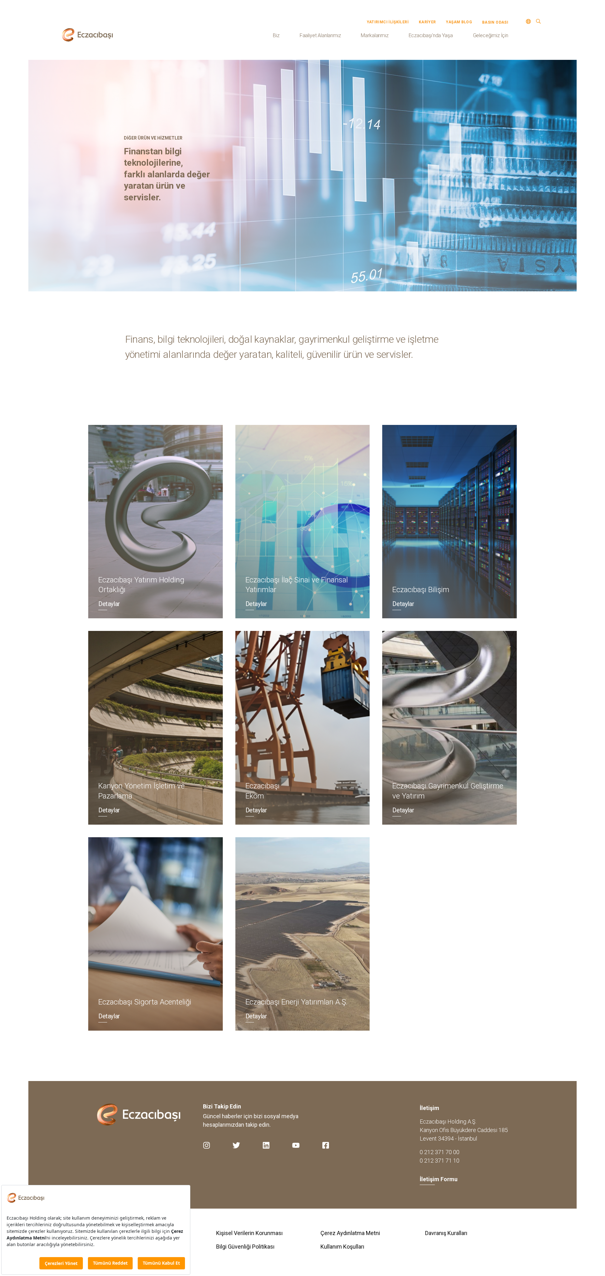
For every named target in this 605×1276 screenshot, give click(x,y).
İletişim (429, 1108)
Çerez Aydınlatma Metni (350, 1233)
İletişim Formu (439, 1179)
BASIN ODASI (495, 22)
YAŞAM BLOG (459, 22)
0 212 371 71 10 (439, 1160)
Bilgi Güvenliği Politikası (245, 1246)
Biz (276, 35)
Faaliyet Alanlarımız (320, 35)
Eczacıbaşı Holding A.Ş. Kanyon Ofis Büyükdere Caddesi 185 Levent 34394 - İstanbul (464, 1130)
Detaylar (109, 604)
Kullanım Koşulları (342, 1246)
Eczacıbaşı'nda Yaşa (431, 35)
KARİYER (427, 22)
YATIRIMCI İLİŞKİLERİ (388, 22)
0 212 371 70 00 (439, 1152)
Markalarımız (374, 35)
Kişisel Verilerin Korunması (249, 1233)
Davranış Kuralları (446, 1233)
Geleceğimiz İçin (490, 35)
